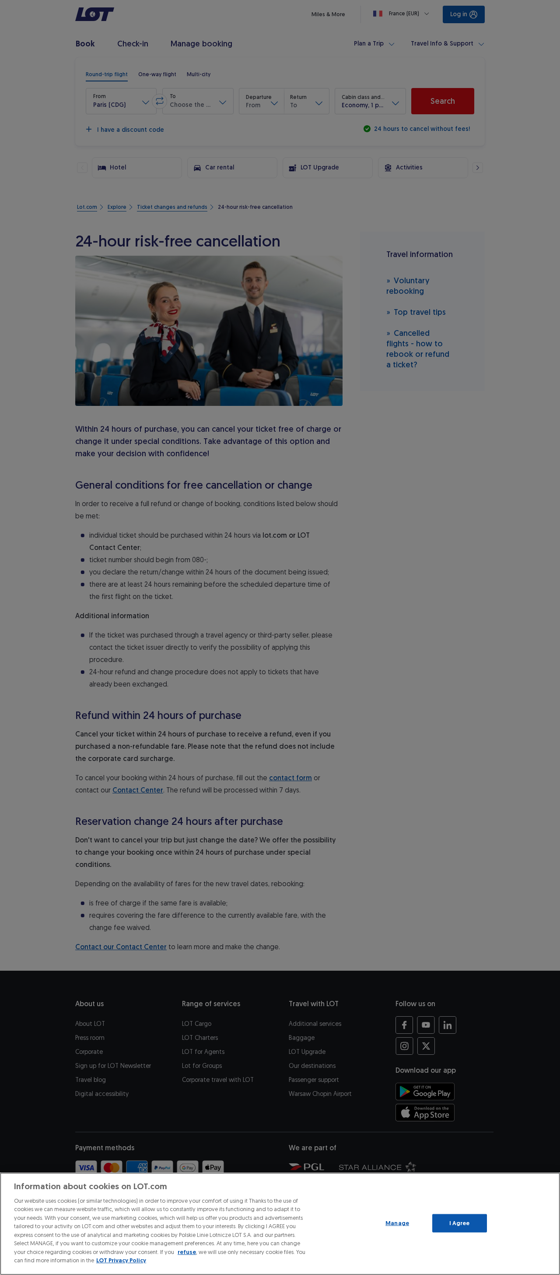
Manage (397, 1223)
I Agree (459, 1223)
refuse (187, 1252)
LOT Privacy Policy (121, 1260)
